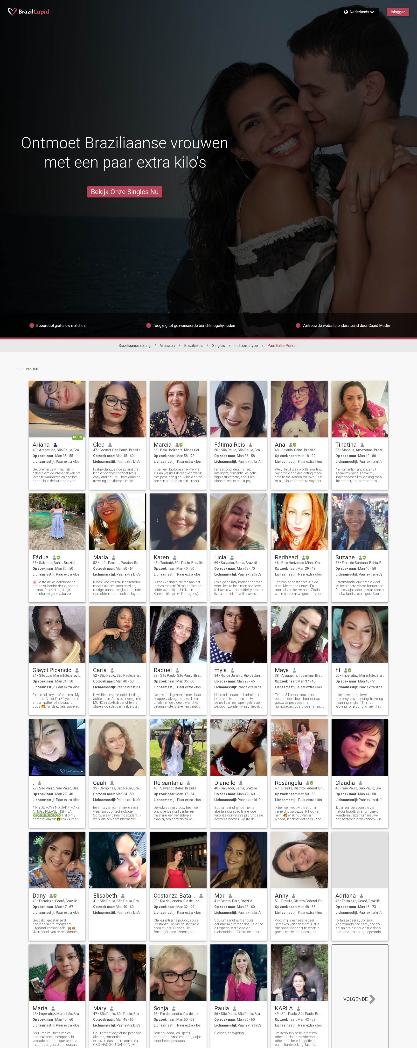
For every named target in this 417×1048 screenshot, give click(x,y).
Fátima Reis (229, 444)
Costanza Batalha (174, 895)
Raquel (163, 670)
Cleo (98, 444)
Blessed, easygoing (229, 1033)
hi (337, 670)
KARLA (284, 1008)
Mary (99, 1008)
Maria (100, 557)
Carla (100, 670)
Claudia (345, 783)
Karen (161, 557)
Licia (220, 557)
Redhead (286, 557)
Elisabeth (105, 895)
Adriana (345, 895)
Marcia (163, 444)
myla (220, 670)
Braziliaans (193, 345)
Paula (221, 1008)
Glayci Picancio (52, 670)
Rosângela (288, 783)
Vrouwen (167, 345)
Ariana (41, 444)
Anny (281, 895)
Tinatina (346, 444)
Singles (218, 345)
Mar (219, 895)
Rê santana (168, 783)
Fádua (41, 557)
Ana (280, 444)
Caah (99, 783)
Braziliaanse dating (134, 345)
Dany (39, 895)
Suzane (345, 557)
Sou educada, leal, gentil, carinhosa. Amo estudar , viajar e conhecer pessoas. (177, 1037)
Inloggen (398, 12)
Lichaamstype (246, 345)
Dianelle (224, 783)
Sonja (161, 1008)
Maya (282, 670)
